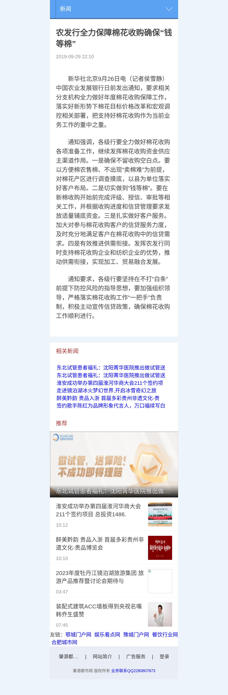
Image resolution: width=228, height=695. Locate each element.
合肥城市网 (64, 642)
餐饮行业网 (165, 635)
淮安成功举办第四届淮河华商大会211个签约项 (110, 383)
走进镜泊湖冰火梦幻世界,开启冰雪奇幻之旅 (106, 390)
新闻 (65, 9)
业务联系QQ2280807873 (133, 670)
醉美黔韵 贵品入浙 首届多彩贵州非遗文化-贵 (108, 398)
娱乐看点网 (107, 635)
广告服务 (136, 656)
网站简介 (102, 656)
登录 (164, 656)
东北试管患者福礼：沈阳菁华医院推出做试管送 (111, 368)
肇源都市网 (71, 656)
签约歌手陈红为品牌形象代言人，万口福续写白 (111, 406)
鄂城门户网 (78, 635)
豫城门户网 (136, 635)
